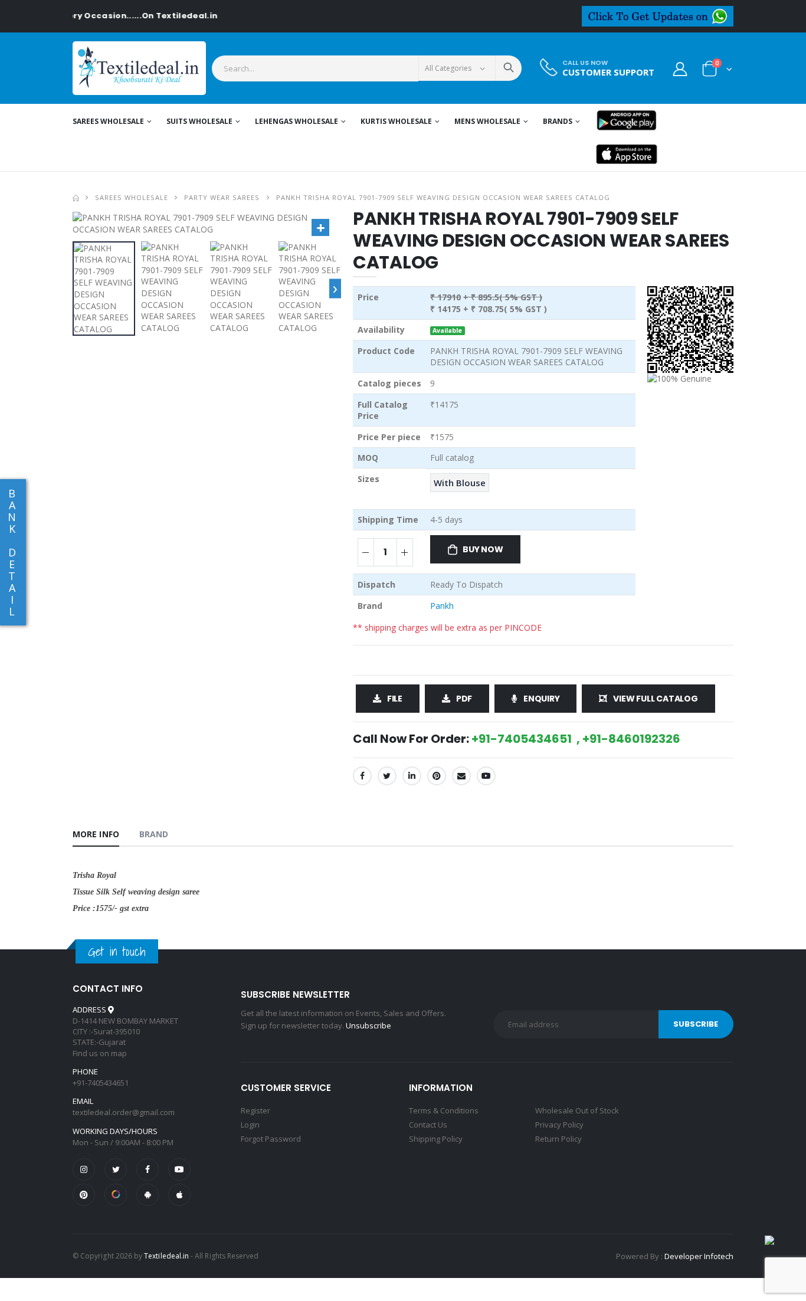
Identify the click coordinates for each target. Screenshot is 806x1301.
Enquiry (541, 698)
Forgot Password (271, 1138)
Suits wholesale (199, 121)
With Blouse (460, 483)
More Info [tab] (96, 834)
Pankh (442, 605)
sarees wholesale (131, 197)
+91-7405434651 (101, 1082)
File (394, 698)
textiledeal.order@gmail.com (124, 1112)
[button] (717, 71)
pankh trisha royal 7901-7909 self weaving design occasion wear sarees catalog (443, 197)
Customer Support (608, 72)
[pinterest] (84, 1195)
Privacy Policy (559, 1124)
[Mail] (461, 775)
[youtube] (486, 775)
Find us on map (100, 1053)
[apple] (179, 1195)
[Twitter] (387, 775)
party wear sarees (222, 197)
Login (250, 1124)
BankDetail (12, 552)
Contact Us (428, 1124)
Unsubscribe (368, 1025)
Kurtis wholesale (396, 121)
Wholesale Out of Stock (577, 1110)
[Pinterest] (436, 775)
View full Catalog (655, 698)
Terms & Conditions (444, 1110)
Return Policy (558, 1138)
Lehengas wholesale (296, 121)
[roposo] (115, 1195)
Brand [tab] (154, 834)
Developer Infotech (698, 1256)
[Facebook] (362, 775)
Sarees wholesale (108, 121)
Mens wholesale (487, 121)
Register (255, 1110)
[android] (147, 1195)
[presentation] (335, 288)
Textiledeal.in (166, 1256)
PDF (464, 698)
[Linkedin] (411, 775)
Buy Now (483, 549)
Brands (557, 121)
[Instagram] (84, 1169)
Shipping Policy (436, 1138)
